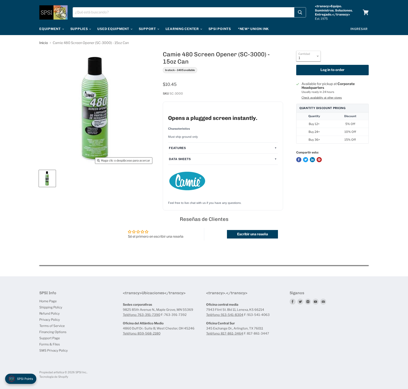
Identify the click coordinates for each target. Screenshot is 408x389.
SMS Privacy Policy (53, 350)
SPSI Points (219, 29)
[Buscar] (300, 12)
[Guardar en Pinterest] (319, 159)
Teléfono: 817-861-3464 (224, 333)
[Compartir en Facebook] (298, 159)
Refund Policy (49, 313)
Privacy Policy (49, 320)
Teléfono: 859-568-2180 (141, 333)
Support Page (49, 338)
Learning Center (183, 29)
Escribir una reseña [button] (252, 234)
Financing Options (53, 332)
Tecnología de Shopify (53, 376)
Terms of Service (52, 326)
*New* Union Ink (253, 29)
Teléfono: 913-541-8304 (224, 315)
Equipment (50, 29)
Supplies (79, 29)
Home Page (48, 301)
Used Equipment (113, 29)
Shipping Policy (50, 307)
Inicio (43, 43)
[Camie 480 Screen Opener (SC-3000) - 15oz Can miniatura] (47, 178)
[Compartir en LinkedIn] (312, 159)
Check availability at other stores (322, 97)
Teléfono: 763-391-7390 (141, 315)
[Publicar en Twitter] (305, 159)
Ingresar (359, 29)
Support (148, 29)
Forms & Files (49, 344)
